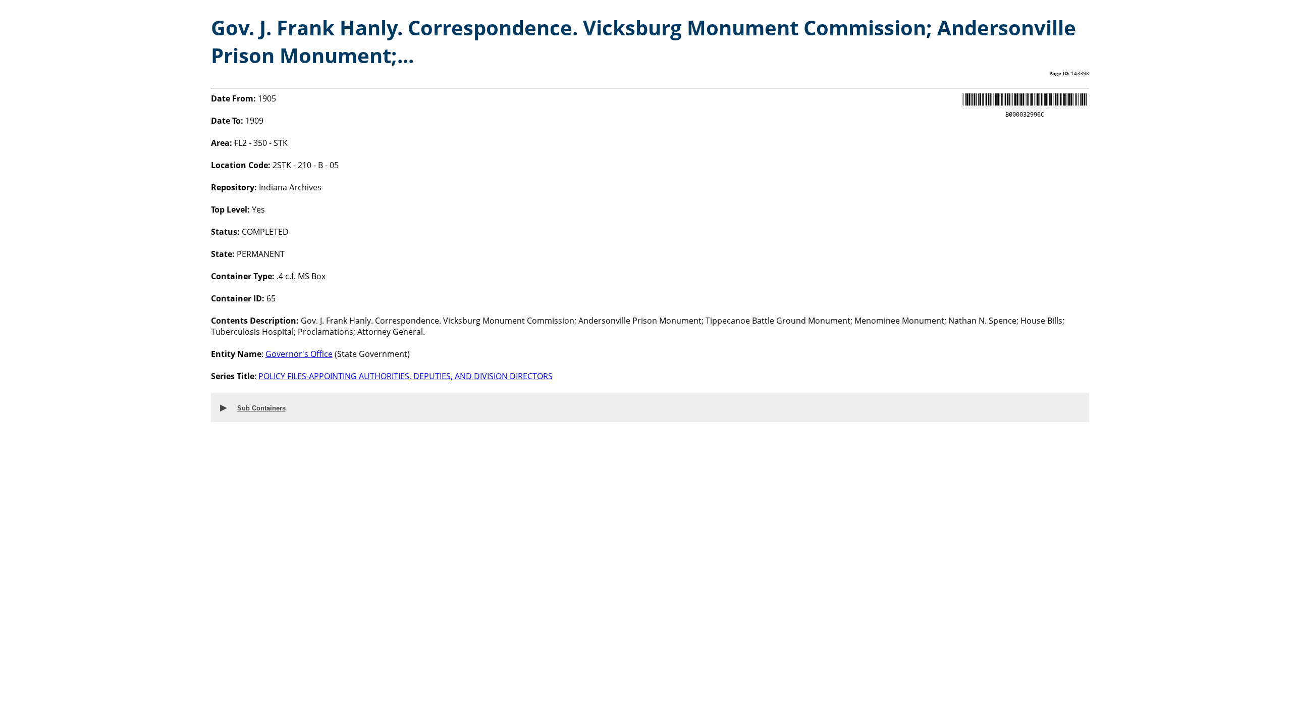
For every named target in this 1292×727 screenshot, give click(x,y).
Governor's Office (299, 353)
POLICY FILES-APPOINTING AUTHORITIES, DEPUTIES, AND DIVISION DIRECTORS (405, 376)
